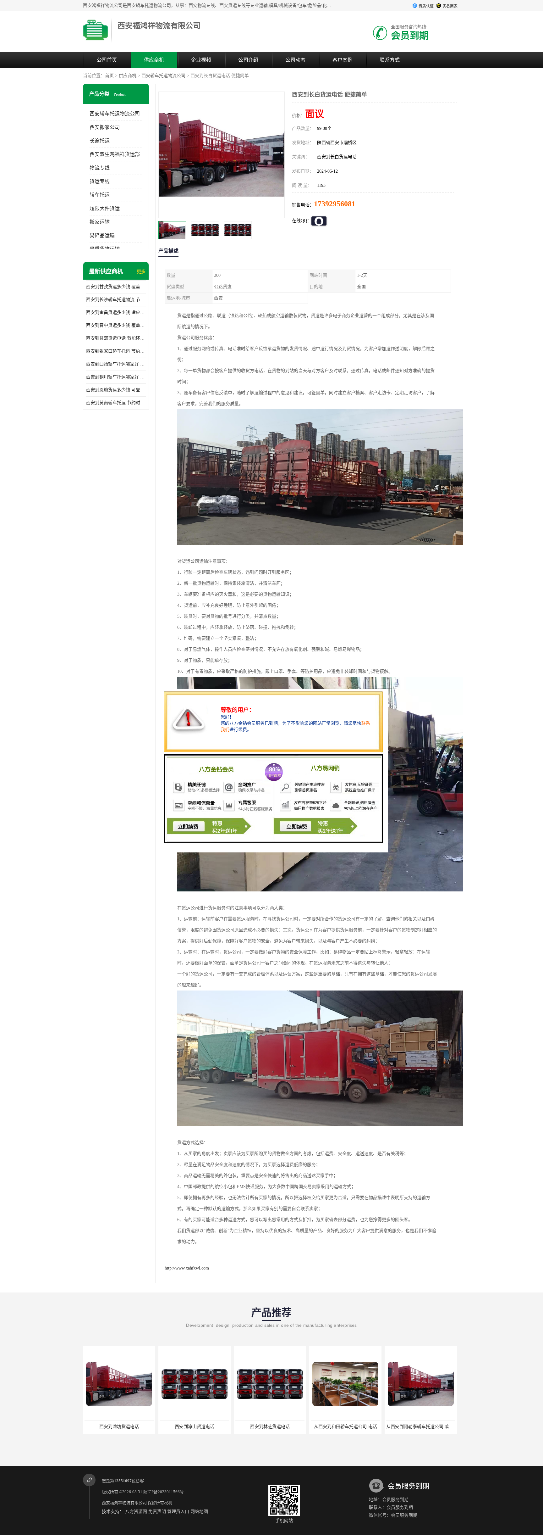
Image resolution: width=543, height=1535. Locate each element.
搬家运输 (100, 222)
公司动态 (295, 60)
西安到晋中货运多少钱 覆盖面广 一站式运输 (116, 325)
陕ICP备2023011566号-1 (165, 1491)
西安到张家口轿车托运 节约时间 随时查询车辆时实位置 (116, 351)
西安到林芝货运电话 (201, 1426)
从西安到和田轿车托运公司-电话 (277, 1426)
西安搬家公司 (105, 127)
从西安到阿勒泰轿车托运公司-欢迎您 (354, 1426)
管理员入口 (178, 1511)
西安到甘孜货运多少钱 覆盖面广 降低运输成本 (116, 286)
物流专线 (100, 167)
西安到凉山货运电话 (126, 1426)
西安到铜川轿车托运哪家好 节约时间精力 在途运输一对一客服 (116, 377)
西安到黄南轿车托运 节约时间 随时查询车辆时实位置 (116, 402)
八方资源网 (136, 1511)
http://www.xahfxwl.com (187, 1268)
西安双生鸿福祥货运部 (115, 154)
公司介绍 (248, 60)
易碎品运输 (102, 235)
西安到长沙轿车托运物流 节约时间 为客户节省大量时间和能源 (116, 299)
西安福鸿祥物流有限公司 (124, 1502)
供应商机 (154, 60)
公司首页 (107, 60)
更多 (141, 271)
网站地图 (199, 1511)
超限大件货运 (105, 208)
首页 (109, 75)
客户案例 (342, 60)
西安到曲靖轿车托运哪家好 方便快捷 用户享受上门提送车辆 (116, 364)
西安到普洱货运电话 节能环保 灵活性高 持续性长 (116, 338)
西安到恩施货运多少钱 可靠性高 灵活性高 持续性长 (116, 390)
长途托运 (100, 140)
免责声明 (157, 1511)
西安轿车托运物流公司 (163, 75)
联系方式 (390, 60)
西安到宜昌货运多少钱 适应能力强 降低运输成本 (116, 312)
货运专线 (100, 181)
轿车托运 (100, 195)
